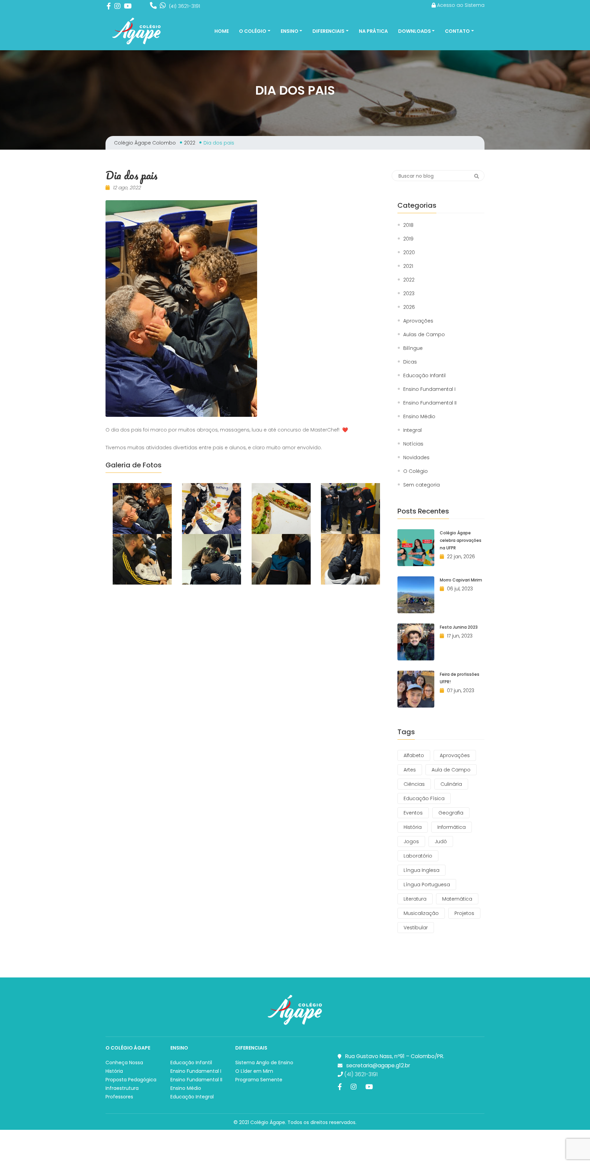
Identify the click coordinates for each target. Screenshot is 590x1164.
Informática (451, 827)
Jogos (411, 841)
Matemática (457, 898)
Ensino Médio (419, 417)
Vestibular (416, 927)
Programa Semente (258, 1079)
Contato (457, 31)
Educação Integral (192, 1096)
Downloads (414, 31)
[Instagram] (117, 6)
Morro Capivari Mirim (461, 580)
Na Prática (373, 31)
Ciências (414, 784)
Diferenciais (328, 31)
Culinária (451, 784)
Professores (119, 1096)
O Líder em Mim (254, 1071)
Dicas (410, 362)
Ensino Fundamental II (429, 403)
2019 (408, 239)
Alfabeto (414, 755)
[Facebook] (109, 6)
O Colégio (252, 31)
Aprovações (418, 321)
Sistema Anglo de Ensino (264, 1062)
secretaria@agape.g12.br (378, 1065)
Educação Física (424, 798)
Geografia (450, 812)
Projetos (464, 913)
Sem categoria (421, 485)
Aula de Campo (451, 769)
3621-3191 (184, 6)
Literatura (415, 898)
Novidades (416, 458)
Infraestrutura (122, 1088)
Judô (441, 841)
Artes (410, 769)
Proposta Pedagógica (131, 1079)
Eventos (413, 812)
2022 (409, 280)
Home (221, 31)
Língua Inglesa (421, 870)
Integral (412, 430)
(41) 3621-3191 (360, 1074)
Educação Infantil (424, 376)
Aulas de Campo (424, 335)
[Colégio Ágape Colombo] (136, 31)
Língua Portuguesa (427, 884)
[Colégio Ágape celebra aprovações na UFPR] (415, 547)
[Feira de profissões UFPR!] (415, 689)
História (413, 827)
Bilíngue (413, 348)
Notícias (413, 444)
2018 (408, 225)
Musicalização (421, 913)
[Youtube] (128, 6)
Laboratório (418, 855)
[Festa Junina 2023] (415, 642)
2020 (409, 253)
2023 (409, 294)
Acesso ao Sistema (460, 5)
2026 (409, 307)
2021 (408, 266)
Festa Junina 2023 (459, 627)
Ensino (289, 31)
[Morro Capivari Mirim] (415, 594)
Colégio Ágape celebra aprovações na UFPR (460, 540)
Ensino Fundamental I (429, 389)
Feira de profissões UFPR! (459, 678)
